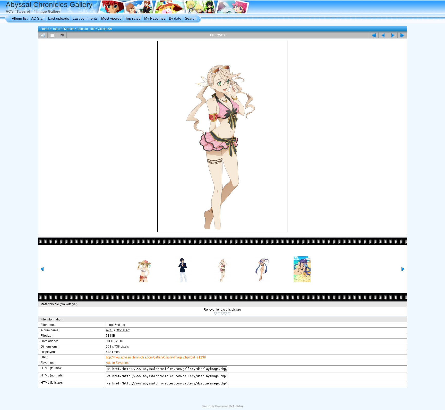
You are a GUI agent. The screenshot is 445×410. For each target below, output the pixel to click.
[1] (215, 313)
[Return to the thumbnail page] (42, 35)
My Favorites (154, 18)
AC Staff (38, 18)
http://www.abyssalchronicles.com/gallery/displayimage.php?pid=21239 (156, 357)
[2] (219, 313)
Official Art (105, 29)
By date (175, 18)
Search (190, 18)
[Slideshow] (61, 35)
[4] (225, 313)
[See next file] (392, 35)
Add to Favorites (117, 363)
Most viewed (111, 18)
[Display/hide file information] (52, 35)
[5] (229, 313)
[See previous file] (383, 35)
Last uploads (58, 18)
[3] (222, 313)
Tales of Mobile (63, 29)
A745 (109, 330)
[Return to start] (373, 35)
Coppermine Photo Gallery (229, 406)
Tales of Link (86, 29)
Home (45, 29)
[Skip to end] (402, 35)
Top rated (133, 18)
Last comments (85, 18)
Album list (20, 18)
